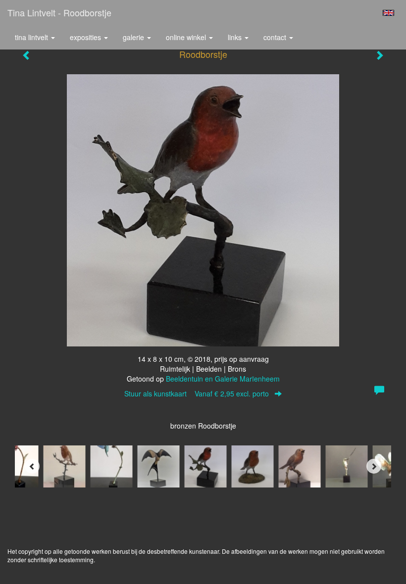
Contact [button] (275, 37)
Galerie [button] (134, 37)
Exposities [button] (86, 37)
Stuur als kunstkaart (196, 393)
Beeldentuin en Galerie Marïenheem (223, 379)
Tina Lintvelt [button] (32, 37)
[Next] (373, 466)
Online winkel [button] (187, 37)
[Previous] (32, 466)
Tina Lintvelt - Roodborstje (59, 12)
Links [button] (236, 37)
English (388, 13)
